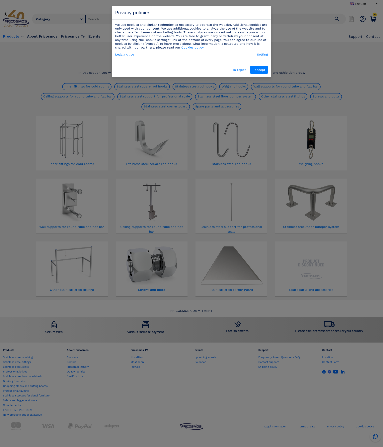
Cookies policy (192, 47)
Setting (262, 54)
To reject (239, 70)
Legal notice (124, 54)
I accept (259, 70)
